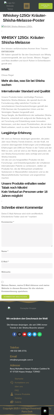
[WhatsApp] (39, 334)
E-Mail (5, 261)
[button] (27, 6)
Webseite (6, 272)
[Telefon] (5, 348)
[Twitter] (29, 334)
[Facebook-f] (14, 334)
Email (13, 356)
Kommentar (7, 222)
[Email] (5, 357)
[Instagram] (19, 334)
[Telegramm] (34, 334)
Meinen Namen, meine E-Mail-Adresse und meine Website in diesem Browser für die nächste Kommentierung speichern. (25, 288)
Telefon (14, 347)
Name (4, 251)
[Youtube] (24, 334)
